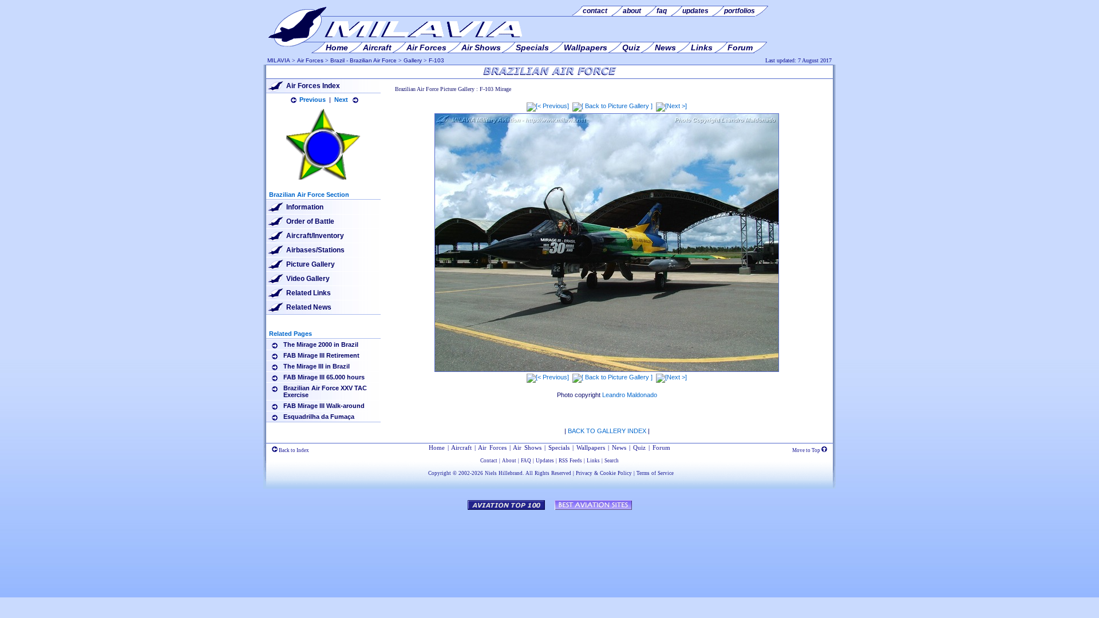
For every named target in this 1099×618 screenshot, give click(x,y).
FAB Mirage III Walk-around (324, 405)
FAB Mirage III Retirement (321, 355)
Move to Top (806, 450)
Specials (559, 447)
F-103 (436, 60)
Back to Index (293, 450)
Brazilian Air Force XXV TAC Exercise (325, 391)
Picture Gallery (310, 264)
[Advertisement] (549, 548)
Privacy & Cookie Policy (604, 473)
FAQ (526, 461)
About (509, 461)
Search (611, 461)
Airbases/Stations (315, 250)
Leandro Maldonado (629, 394)
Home (437, 447)
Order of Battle (310, 221)
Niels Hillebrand (504, 473)
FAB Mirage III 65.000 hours (324, 377)
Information (304, 207)
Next (341, 99)
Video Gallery (308, 279)
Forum (661, 447)
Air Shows (527, 447)
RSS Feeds (570, 461)
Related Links (308, 293)
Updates (545, 461)
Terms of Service (655, 473)
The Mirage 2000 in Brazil (320, 344)
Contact (488, 461)
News (619, 447)
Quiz (639, 447)
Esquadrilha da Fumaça (318, 416)
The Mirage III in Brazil (316, 366)
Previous (312, 99)
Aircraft (461, 447)
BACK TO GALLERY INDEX (607, 430)
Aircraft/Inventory (315, 236)
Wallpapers (590, 447)
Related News (308, 307)
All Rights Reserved (548, 473)
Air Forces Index (313, 86)
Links (593, 461)
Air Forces (310, 60)
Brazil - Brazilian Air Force (363, 60)
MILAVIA (278, 60)
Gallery (413, 60)
